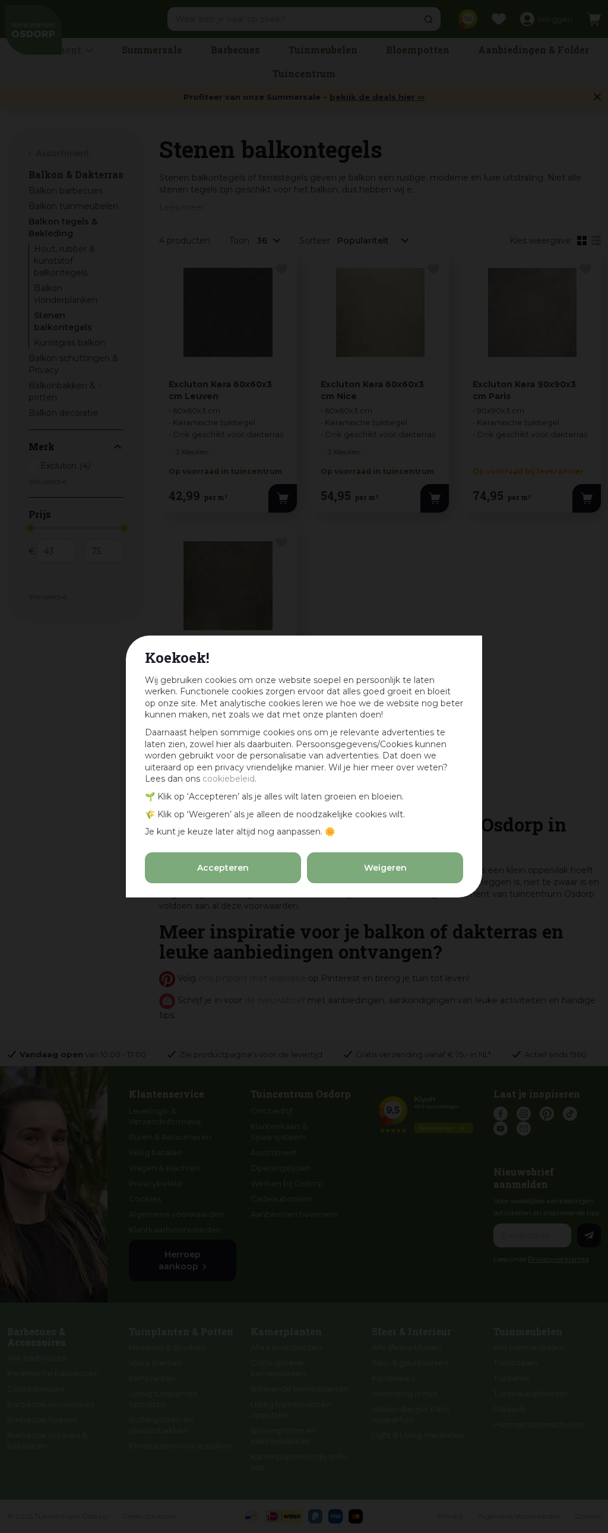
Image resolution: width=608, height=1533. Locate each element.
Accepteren (223, 867)
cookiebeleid (228, 778)
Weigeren (385, 867)
